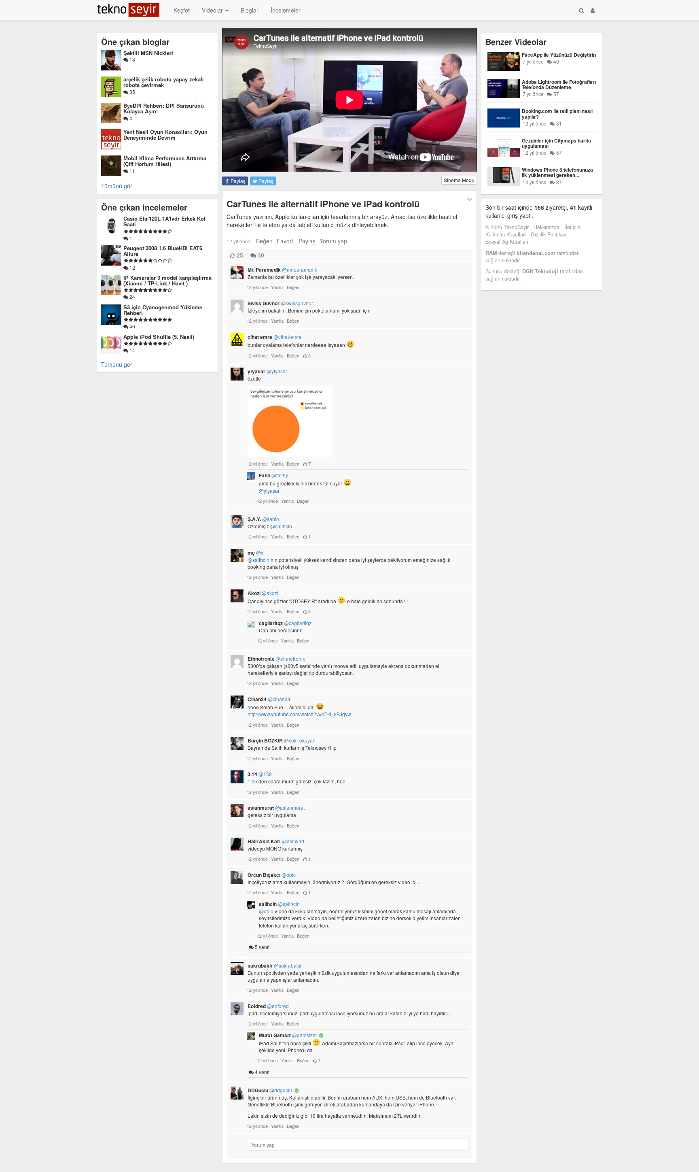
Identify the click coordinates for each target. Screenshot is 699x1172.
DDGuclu (270, 1090)
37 (558, 182)
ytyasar (267, 371)
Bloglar (249, 10)
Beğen (264, 241)
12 (131, 267)
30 (260, 255)
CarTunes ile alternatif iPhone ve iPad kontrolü (323, 203)
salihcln (279, 904)
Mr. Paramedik (282, 269)
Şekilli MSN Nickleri (148, 53)
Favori (285, 241)
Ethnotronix (276, 658)
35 (131, 91)
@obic (266, 911)
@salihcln (281, 526)
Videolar (213, 10)
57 (555, 93)
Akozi (263, 593)
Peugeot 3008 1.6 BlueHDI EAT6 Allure (162, 250)
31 (558, 123)
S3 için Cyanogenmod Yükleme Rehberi (162, 310)
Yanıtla (277, 287)
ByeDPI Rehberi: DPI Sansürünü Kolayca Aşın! (163, 108)
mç (255, 552)
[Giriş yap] (592, 10)
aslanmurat (276, 807)
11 (131, 170)
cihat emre (275, 336)
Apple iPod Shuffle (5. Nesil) (158, 336)
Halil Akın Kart (276, 841)
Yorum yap (333, 241)
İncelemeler (286, 10)
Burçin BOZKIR (282, 740)
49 (555, 61)
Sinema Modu (459, 180)
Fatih (273, 475)
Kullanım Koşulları (505, 234)
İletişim (572, 227)
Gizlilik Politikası (549, 234)
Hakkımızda (546, 227)
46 (131, 326)
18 (131, 59)
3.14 (260, 774)
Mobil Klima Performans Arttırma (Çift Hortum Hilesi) (164, 161)
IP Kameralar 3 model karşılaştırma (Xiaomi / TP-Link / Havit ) (167, 280)
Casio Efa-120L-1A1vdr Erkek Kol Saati (164, 221)
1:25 (252, 781)
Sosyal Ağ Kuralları (506, 241)
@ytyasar (269, 490)
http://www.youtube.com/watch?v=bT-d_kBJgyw (299, 713)
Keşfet (182, 10)
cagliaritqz (285, 623)
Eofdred (268, 1006)
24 (131, 296)
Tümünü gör (116, 186)
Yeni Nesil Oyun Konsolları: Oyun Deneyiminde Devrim (165, 134)
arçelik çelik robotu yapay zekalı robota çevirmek (163, 82)
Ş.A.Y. (263, 519)
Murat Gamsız (288, 1035)
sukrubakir (275, 965)
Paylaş (237, 180)
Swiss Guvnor (280, 303)
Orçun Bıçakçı (272, 874)
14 (131, 350)
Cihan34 (269, 699)
